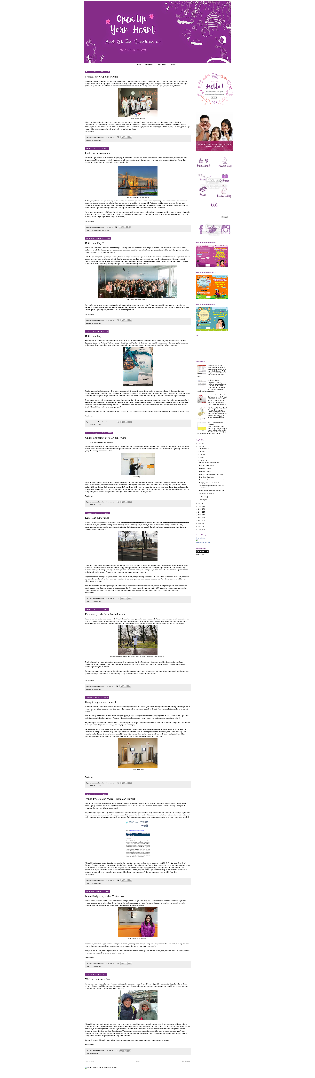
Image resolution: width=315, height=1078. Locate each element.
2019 (200, 443)
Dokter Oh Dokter (213, 380)
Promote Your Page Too (203, 542)
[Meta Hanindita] (197, 540)
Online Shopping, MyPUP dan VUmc (105, 437)
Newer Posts (90, 1062)
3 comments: (110, 686)
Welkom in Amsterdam (97, 979)
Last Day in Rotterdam (97, 153)
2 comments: (110, 1050)
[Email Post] (117, 137)
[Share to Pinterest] (131, 137)
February (203, 497)
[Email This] (121, 137)
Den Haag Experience (97, 517)
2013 (200, 515)
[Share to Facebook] (128, 137)
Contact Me (161, 65)
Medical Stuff (97, 140)
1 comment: (109, 227)
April (201, 457)
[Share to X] (126, 137)
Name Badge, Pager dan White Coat (105, 896)
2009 (200, 526)
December (203, 449)
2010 (200, 523)
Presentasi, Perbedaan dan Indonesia (105, 614)
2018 (200, 446)
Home (138, 65)
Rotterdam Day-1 (94, 336)
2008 (200, 529)
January (202, 500)
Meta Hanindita (200, 538)
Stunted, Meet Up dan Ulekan (101, 76)
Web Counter (200, 554)
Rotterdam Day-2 (94, 243)
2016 (200, 506)
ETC (91, 140)
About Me (149, 65)
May (201, 454)
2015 (200, 509)
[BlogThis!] (124, 137)
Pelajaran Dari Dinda (215, 365)
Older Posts (186, 1062)
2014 (200, 512)
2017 (200, 503)
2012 (200, 518)
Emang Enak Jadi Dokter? (216, 395)
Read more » (89, 131)
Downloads (174, 65)
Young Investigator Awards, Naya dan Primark (110, 798)
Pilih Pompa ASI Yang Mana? (217, 408)
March (202, 460)
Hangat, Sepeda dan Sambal (100, 702)
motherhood (105, 230)
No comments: (110, 137)
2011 (200, 521)
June (201, 451)
